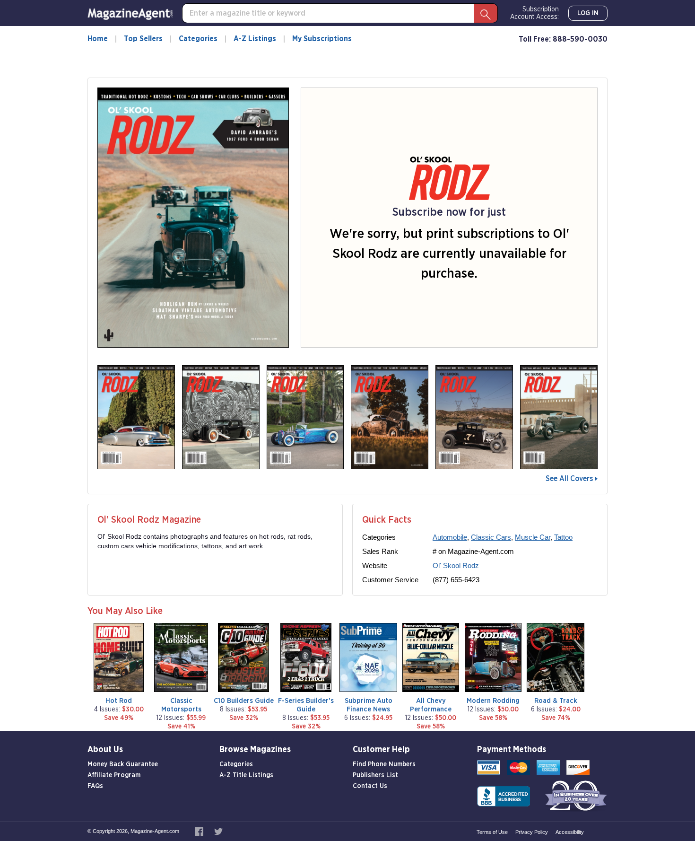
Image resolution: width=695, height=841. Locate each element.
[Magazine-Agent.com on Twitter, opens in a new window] (218, 831)
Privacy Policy (531, 832)
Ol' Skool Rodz (456, 565)
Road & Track (555, 700)
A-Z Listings (255, 39)
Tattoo (563, 537)
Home (97, 39)
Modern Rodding (493, 700)
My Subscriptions (322, 39)
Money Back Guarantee (122, 764)
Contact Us (370, 786)
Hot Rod (118, 700)
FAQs (95, 786)
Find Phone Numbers (384, 764)
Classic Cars (491, 537)
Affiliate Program (113, 775)
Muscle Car (532, 537)
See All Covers (569, 478)
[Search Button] (485, 13)
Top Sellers (143, 39)
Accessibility (570, 832)
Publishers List (375, 775)
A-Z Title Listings (246, 775)
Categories (198, 39)
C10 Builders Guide (244, 700)
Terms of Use (492, 832)
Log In (588, 13)
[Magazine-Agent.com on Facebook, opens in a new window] (200, 831)
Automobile (450, 537)
